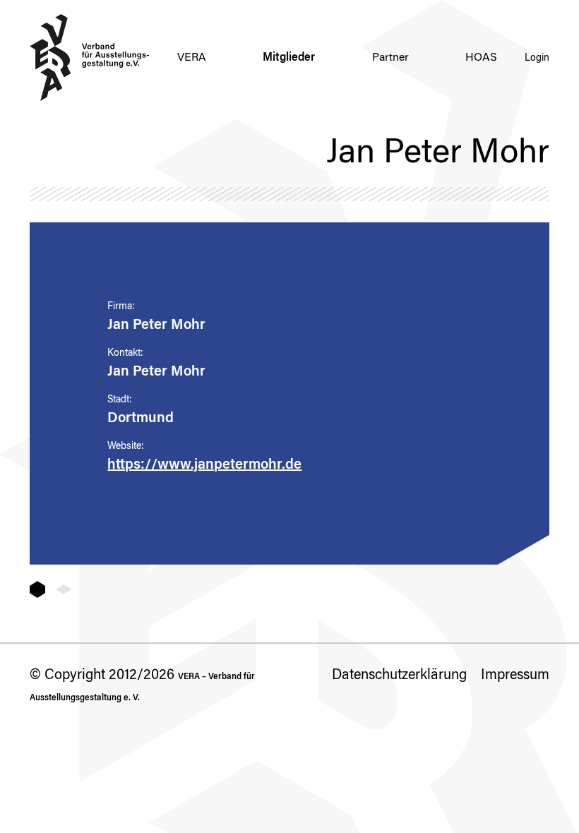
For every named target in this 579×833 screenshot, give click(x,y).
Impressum (515, 676)
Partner (390, 58)
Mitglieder (289, 58)
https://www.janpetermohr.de (204, 465)
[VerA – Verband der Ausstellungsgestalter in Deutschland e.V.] (90, 57)
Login (537, 59)
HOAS (481, 58)
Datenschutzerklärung (399, 676)
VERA (191, 58)
